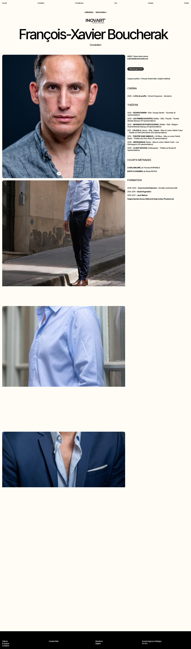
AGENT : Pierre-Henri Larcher (137, 56)
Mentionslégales (99, 642)
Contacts (5, 646)
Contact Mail (53, 641)
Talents (5, 641)
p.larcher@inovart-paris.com (137, 58)
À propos (5, 643)
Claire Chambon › (101, 12)
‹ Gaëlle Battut (88, 12)
